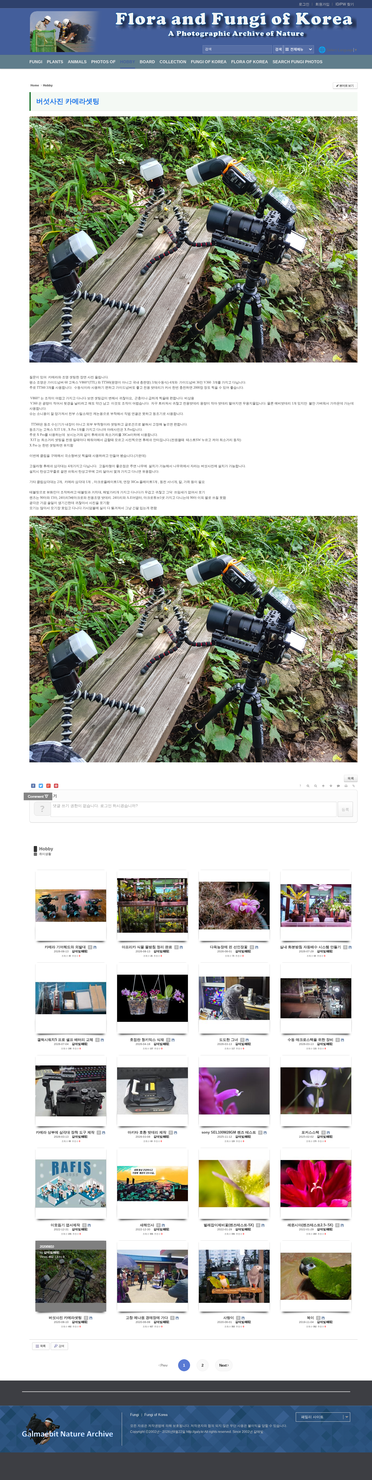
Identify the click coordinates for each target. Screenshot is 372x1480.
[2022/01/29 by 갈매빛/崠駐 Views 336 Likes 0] (234, 1183)
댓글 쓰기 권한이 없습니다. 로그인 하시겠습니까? (95, 806)
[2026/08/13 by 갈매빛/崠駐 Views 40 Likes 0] (70, 905)
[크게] (308, 786)
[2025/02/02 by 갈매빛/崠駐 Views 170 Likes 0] (315, 1090)
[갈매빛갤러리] (193, 31)
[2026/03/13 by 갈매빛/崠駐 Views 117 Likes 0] (234, 998)
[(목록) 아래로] (331, 786)
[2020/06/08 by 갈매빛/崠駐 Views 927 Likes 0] (152, 1276)
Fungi (35, 61)
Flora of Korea (249, 61)
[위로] (323, 786)
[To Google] (48, 786)
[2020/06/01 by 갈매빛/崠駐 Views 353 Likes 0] (234, 1276)
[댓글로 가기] (338, 786)
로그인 (304, 4)
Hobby (127, 61)
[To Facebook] (33, 786)
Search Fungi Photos (297, 61)
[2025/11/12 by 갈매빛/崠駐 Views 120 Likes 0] (234, 1090)
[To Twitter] (41, 786)
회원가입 (322, 4)
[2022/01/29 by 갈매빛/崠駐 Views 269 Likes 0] (315, 1183)
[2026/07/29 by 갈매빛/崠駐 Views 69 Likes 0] (315, 905)
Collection (173, 61)
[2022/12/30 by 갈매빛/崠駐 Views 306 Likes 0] (152, 1183)
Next (223, 1365)
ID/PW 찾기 (345, 4)
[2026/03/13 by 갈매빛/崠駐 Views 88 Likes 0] (70, 1090)
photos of (103, 61)
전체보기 (298, 49)
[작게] (315, 786)
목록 (350, 778)
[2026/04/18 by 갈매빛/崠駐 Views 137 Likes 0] (152, 998)
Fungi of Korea (209, 61)
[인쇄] (346, 786)
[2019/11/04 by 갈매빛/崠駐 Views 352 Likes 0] (315, 1276)
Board (147, 61)
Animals (77, 61)
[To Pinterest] (56, 786)
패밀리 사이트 (312, 1417)
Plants (55, 61)
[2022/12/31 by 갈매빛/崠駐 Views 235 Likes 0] (70, 1183)
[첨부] (354, 786)
